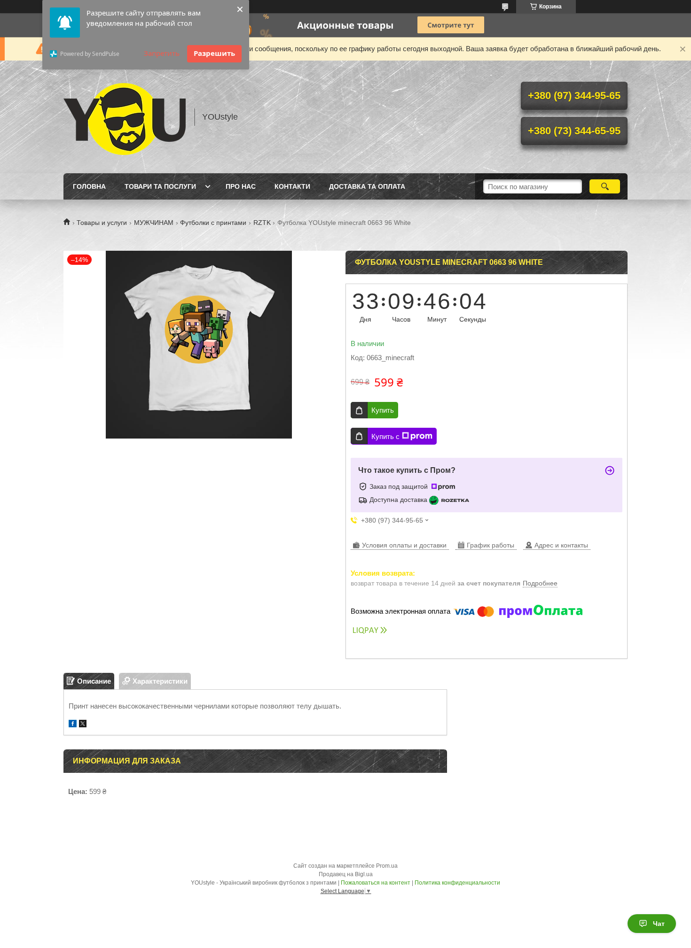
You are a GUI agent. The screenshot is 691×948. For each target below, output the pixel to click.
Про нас (241, 186)
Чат (659, 923)
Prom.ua (387, 866)
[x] (82, 725)
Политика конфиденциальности (457, 882)
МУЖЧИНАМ (153, 222)
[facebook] (73, 725)
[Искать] (604, 186)
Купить (382, 410)
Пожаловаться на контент (375, 882)
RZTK (262, 222)
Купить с (385, 436)
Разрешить (214, 53)
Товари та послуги (160, 186)
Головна (89, 186)
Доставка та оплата (367, 186)
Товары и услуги (102, 222)
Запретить (162, 53)
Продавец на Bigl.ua (346, 874)
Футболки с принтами (213, 222)
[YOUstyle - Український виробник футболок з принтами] (124, 117)
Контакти (292, 186)
